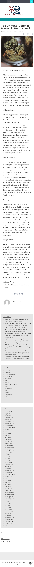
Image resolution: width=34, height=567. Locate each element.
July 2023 (7, 478)
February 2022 (9, 512)
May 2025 (7, 435)
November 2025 (9, 423)
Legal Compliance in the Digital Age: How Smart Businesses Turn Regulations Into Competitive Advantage (17, 341)
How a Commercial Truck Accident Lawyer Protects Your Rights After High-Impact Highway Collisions (17, 352)
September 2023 (10, 474)
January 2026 (9, 419)
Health (7, 382)
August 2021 (8, 523)
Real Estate (8, 398)
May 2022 (7, 506)
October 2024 (9, 449)
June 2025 (8, 433)
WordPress (12, 562)
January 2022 (8, 513)
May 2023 (7, 482)
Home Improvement (11, 384)
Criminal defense (18, 31)
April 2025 (8, 437)
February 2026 (9, 417)
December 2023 (9, 468)
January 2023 (9, 490)
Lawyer (7, 392)
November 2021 (9, 517)
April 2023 (8, 484)
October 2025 (9, 425)
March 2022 (8, 510)
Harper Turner (17, 301)
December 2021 (9, 515)
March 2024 (8, 463)
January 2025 (9, 443)
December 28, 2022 (7, 31)
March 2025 (8, 439)
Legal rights (8, 394)
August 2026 (8, 412)
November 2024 (9, 447)
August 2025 (8, 429)
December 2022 (9, 492)
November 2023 (9, 470)
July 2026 (7, 414)
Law (6, 390)
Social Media (9, 400)
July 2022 (7, 502)
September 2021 (9, 521)
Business (7, 372)
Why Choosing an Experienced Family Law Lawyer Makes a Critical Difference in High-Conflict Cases (18, 347)
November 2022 (9, 494)
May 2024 (7, 459)
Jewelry (7, 386)
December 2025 (9, 421)
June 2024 (8, 457)
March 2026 (8, 415)
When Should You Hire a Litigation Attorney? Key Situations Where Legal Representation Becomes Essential (16, 329)
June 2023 (8, 480)
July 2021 (7, 525)
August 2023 (8, 476)
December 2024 (9, 445)
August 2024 (8, 453)
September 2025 (10, 427)
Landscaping (8, 388)
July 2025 (7, 431)
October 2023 (9, 472)
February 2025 (9, 441)
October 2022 (9, 496)
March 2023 (8, 486)
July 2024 (7, 455)
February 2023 (9, 488)
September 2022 (10, 498)
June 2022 (8, 504)
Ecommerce (8, 376)
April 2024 (8, 461)
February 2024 (9, 464)
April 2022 (8, 508)
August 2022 (8, 500)
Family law (8, 378)
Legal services (9, 396)
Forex (6, 380)
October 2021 (9, 519)
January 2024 (8, 466)
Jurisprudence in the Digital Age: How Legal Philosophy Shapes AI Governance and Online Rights (18, 335)
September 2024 (10, 451)
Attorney (7, 370)
